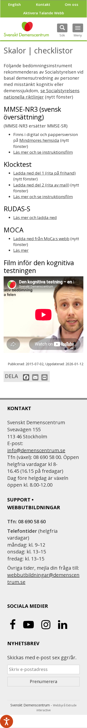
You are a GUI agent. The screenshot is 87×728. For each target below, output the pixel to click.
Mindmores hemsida (39, 140)
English (14, 4)
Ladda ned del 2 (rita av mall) (41, 185)
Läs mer (21, 250)
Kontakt (43, 4)
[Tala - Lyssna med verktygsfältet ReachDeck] (6, 721)
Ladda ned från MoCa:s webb (41, 238)
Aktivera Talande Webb (43, 12)
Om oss (71, 4)
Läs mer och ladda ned (35, 217)
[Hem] (26, 29)
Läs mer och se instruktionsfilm (43, 152)
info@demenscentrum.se (36, 450)
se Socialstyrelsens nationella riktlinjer (42, 94)
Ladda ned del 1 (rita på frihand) (44, 173)
